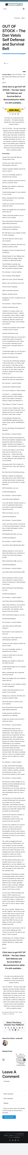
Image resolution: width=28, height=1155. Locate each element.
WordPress (17, 1137)
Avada (11, 1135)
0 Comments (11, 1014)
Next (23, 18)
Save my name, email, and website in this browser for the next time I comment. (13, 1110)
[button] (3, 1060)
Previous (17, 18)
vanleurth (6, 1012)
